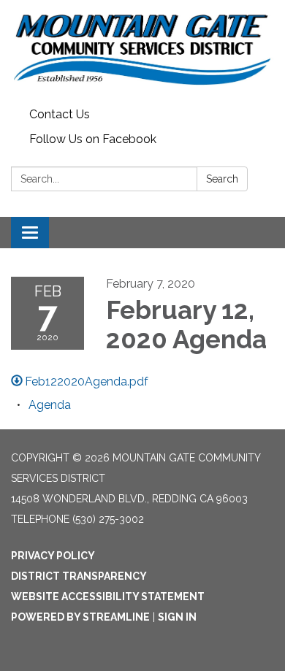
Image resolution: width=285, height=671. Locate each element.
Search (222, 179)
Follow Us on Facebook (92, 139)
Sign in (177, 617)
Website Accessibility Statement (108, 596)
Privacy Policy (53, 555)
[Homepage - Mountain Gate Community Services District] (142, 51)
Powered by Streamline (80, 617)
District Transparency (79, 576)
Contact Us (59, 114)
